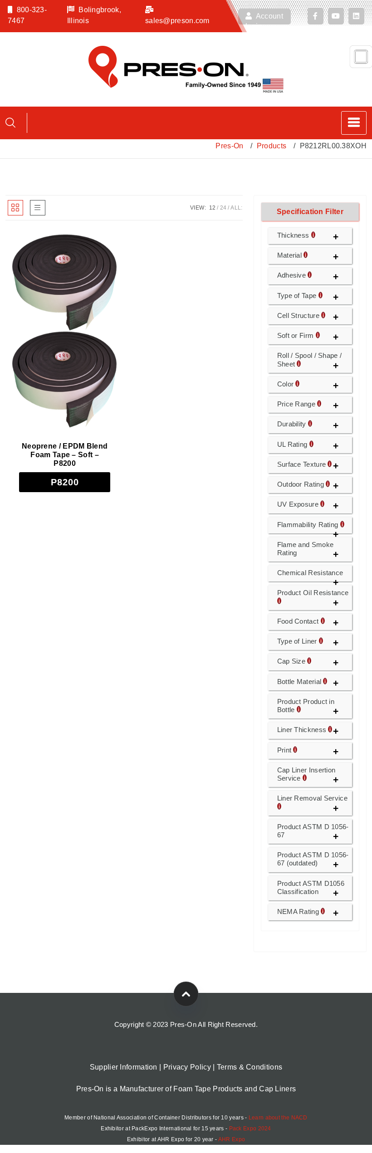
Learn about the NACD (278, 1117)
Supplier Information (123, 1067)
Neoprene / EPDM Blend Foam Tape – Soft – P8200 (65, 454)
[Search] (10, 122)
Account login (264, 18)
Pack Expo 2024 (250, 1128)
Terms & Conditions (249, 1067)
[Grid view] (15, 207)
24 (223, 208)
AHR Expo (231, 1139)
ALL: (236, 208)
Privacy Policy (187, 1067)
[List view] (37, 207)
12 (212, 208)
